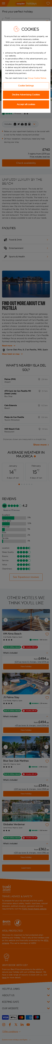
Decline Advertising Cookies (26, 94)
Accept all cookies (26, 104)
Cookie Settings (26, 85)
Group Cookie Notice (37, 78)
